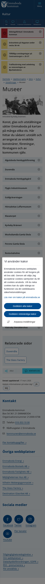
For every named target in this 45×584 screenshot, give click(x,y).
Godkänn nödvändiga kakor (22, 314)
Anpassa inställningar (24, 322)
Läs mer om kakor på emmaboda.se (22, 297)
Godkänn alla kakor (22, 306)
